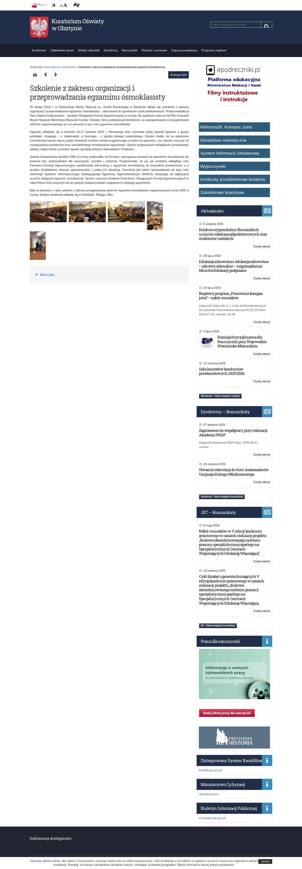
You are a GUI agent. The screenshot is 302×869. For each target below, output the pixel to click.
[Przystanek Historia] (234, 746)
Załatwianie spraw (62, 50)
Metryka (46, 274)
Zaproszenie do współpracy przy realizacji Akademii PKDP (233, 432)
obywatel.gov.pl (209, 794)
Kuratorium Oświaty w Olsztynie (78, 24)
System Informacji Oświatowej (229, 153)
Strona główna (52, 67)
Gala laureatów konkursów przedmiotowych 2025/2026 (221, 371)
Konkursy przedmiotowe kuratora (232, 179)
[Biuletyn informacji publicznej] (39, 5)
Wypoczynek (213, 166)
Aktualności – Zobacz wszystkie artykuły (220, 396)
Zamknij (265, 861)
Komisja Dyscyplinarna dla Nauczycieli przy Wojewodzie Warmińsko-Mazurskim (242, 341)
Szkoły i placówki (89, 50)
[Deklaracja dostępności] (75, 5)
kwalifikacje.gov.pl (210, 770)
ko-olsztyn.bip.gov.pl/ (212, 818)
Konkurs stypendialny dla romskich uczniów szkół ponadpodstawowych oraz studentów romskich (233, 234)
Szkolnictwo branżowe (222, 192)
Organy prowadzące (184, 50)
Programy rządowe (214, 50)
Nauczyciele (129, 50)
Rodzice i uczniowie (154, 50)
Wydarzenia (69, 67)
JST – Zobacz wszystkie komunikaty (218, 625)
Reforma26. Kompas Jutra (226, 127)
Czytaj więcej (261, 247)
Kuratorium (39, 50)
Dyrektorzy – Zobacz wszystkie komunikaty (222, 496)
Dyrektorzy (111, 50)
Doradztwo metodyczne (223, 140)
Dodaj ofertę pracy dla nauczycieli (227, 712)
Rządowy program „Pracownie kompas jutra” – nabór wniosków (231, 295)
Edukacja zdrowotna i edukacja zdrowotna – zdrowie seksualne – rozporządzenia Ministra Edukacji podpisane (233, 266)
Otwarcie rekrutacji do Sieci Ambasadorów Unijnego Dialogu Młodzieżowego (234, 472)
